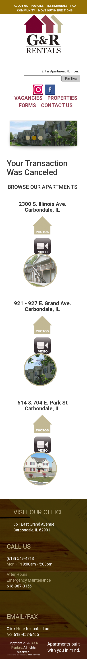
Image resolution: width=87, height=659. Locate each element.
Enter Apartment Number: (60, 71)
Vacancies (28, 98)
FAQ (73, 5)
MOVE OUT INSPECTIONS (55, 10)
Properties (62, 98)
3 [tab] (40, 138)
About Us (21, 5)
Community (26, 10)
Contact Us (56, 105)
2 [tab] (34, 138)
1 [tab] (28, 138)
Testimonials (56, 5)
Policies (37, 5)
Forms (27, 105)
